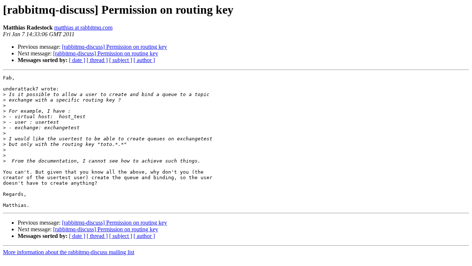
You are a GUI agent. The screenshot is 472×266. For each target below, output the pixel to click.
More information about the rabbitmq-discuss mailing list (68, 252)
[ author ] (144, 60)
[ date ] (77, 60)
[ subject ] (120, 60)
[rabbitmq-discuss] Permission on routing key (114, 47)
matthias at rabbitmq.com (83, 27)
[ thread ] (97, 60)
